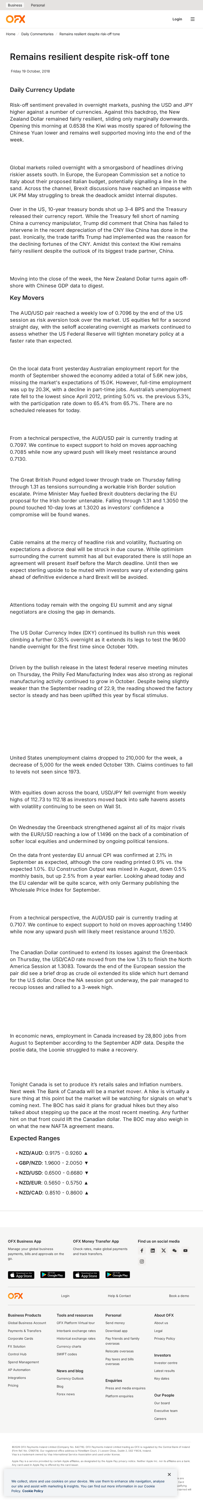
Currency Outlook (70, 1378)
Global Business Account (27, 1323)
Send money (115, 1323)
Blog (60, 1386)
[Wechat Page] (174, 1251)
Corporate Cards (20, 1338)
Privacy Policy (164, 1338)
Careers (160, 1419)
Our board (162, 1403)
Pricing (13, 1385)
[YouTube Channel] (185, 1251)
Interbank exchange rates (76, 1331)
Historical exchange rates (76, 1338)
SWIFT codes (67, 1354)
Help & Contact (119, 1296)
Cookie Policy (32, 1491)
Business (15, 5)
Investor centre (166, 1363)
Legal (158, 1331)
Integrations (17, 1378)
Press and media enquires (125, 1388)
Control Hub (17, 1354)
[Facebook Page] (142, 1251)
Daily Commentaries (37, 34)
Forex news (66, 1394)
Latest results (164, 1371)
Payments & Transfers (24, 1331)
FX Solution (16, 1346)
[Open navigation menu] (192, 19)
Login (177, 19)
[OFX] (15, 19)
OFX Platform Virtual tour (76, 1323)
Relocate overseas (119, 1351)
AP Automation (19, 1370)
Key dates (161, 1378)
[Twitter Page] (164, 1251)
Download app (116, 1331)
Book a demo (179, 1296)
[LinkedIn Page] (153, 1251)
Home (10, 34)
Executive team (166, 1411)
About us (161, 1323)
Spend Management (23, 1362)
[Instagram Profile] (142, 1261)
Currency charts (69, 1346)
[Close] (169, 1474)
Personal (38, 5)
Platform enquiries (119, 1396)
